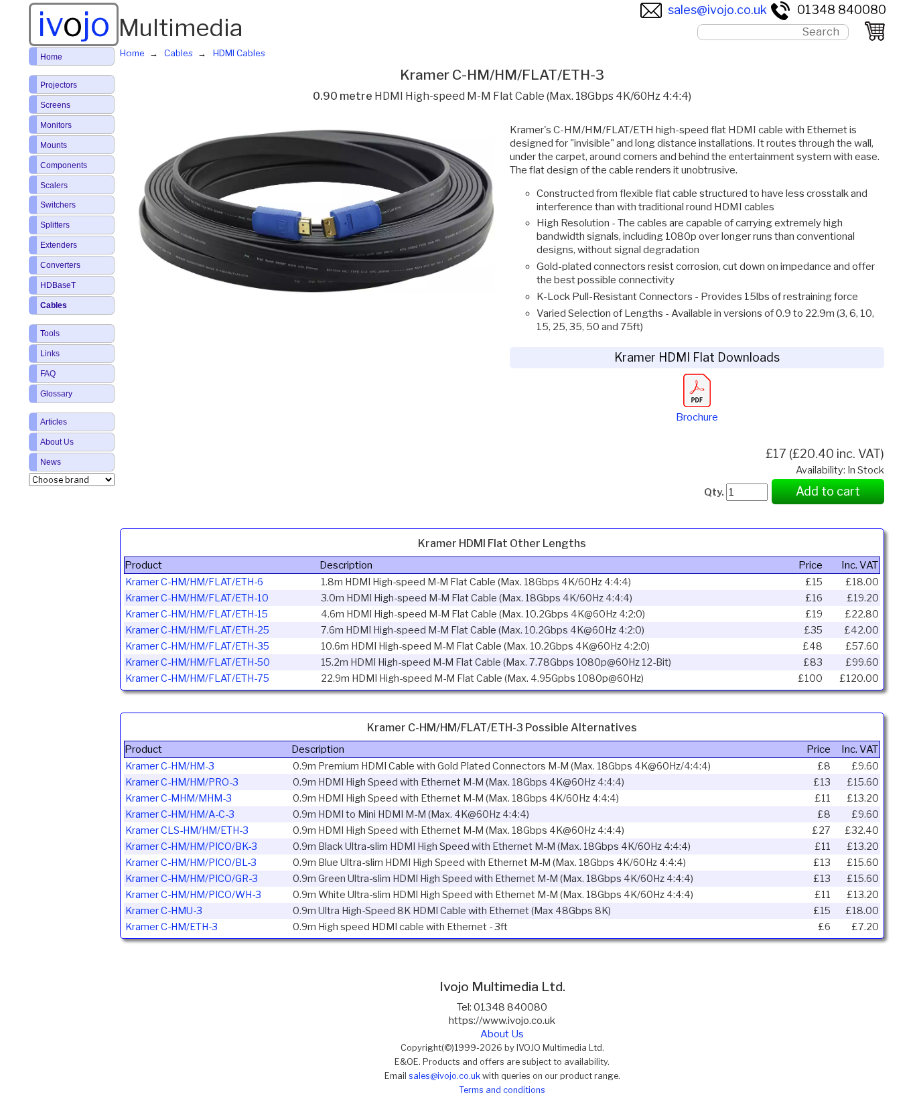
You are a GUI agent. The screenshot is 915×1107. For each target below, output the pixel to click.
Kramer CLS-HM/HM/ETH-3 (187, 830)
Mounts (53, 145)
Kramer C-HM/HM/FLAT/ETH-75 (197, 678)
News (50, 462)
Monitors (56, 125)
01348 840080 (841, 10)
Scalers (54, 185)
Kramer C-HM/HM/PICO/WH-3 (193, 895)
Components (63, 165)
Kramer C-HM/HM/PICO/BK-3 (191, 846)
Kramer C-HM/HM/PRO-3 (181, 782)
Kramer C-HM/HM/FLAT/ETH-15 (196, 614)
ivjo (74, 24)
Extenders (58, 245)
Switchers (58, 205)
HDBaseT (58, 285)
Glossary (56, 393)
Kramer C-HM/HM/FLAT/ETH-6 (194, 582)
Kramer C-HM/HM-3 (169, 766)
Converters (60, 265)
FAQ (48, 373)
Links (50, 353)
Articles (53, 422)
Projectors (58, 85)
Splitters (55, 225)
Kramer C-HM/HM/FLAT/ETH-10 (197, 598)
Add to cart (828, 491)
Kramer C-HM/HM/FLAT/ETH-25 (197, 630)
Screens (55, 105)
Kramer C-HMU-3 (163, 911)
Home (51, 57)
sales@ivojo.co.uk (717, 10)
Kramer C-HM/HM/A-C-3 (179, 814)
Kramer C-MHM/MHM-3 (178, 798)
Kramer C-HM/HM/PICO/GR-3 (191, 879)
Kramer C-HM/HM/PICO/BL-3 (191, 863)
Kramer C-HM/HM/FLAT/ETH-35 (197, 646)
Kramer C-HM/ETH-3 (171, 927)
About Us (502, 1034)
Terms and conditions (502, 1090)
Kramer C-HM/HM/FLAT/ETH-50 (197, 662)
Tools (50, 333)
